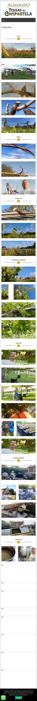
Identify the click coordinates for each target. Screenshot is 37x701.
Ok (19, 698)
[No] (35, 695)
